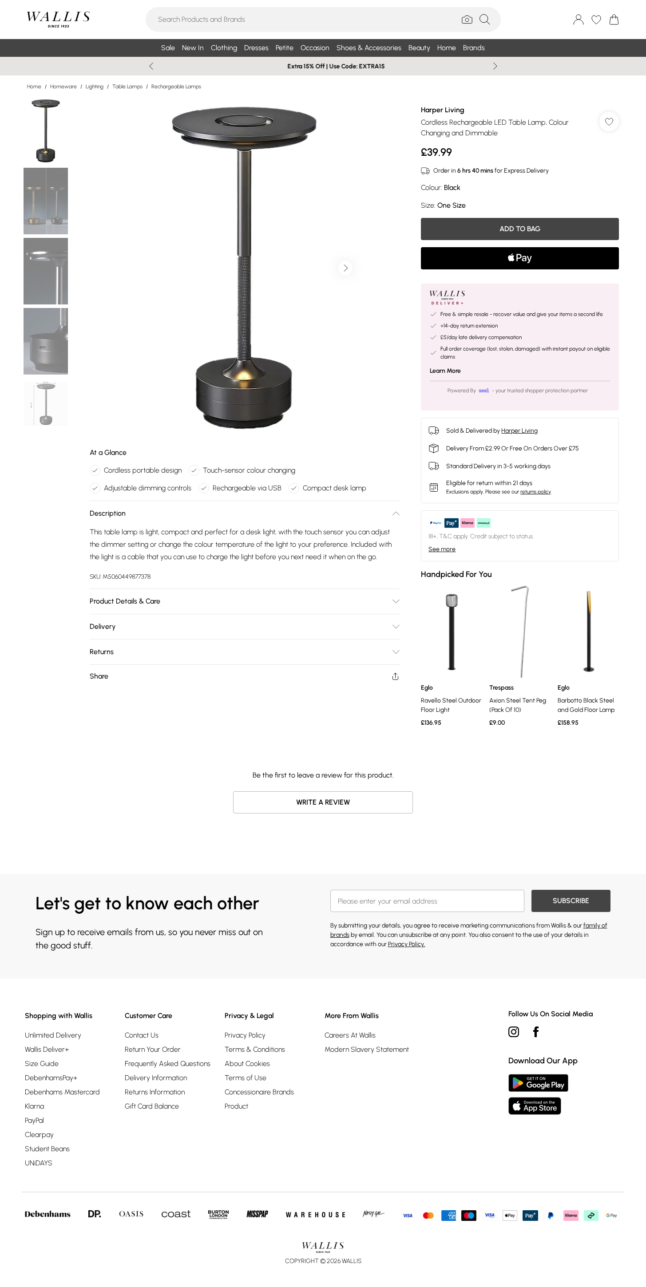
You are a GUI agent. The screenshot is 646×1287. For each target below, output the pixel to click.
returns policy (535, 492)
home (34, 86)
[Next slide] (495, 66)
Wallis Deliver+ (47, 1049)
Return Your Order (153, 1049)
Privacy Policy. (406, 944)
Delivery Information (156, 1078)
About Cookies (247, 1063)
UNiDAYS (38, 1163)
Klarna (34, 1106)
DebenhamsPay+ (51, 1078)
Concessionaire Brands (259, 1092)
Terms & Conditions (255, 1049)
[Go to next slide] (345, 268)
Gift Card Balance (152, 1106)
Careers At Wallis (350, 1035)
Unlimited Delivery (53, 1035)
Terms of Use (245, 1078)
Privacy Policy (245, 1035)
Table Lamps (127, 86)
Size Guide (42, 1063)
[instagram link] (513, 1031)
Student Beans (47, 1149)
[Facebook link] (536, 1031)
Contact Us (142, 1035)
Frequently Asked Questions (167, 1063)
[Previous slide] (151, 66)
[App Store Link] (538, 1094)
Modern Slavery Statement (367, 1049)
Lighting (94, 86)
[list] (244, 268)
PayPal (34, 1120)
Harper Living (442, 110)
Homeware (63, 86)
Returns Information (155, 1092)
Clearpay (39, 1134)
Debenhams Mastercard (62, 1092)
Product (236, 1106)
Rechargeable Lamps (176, 86)
